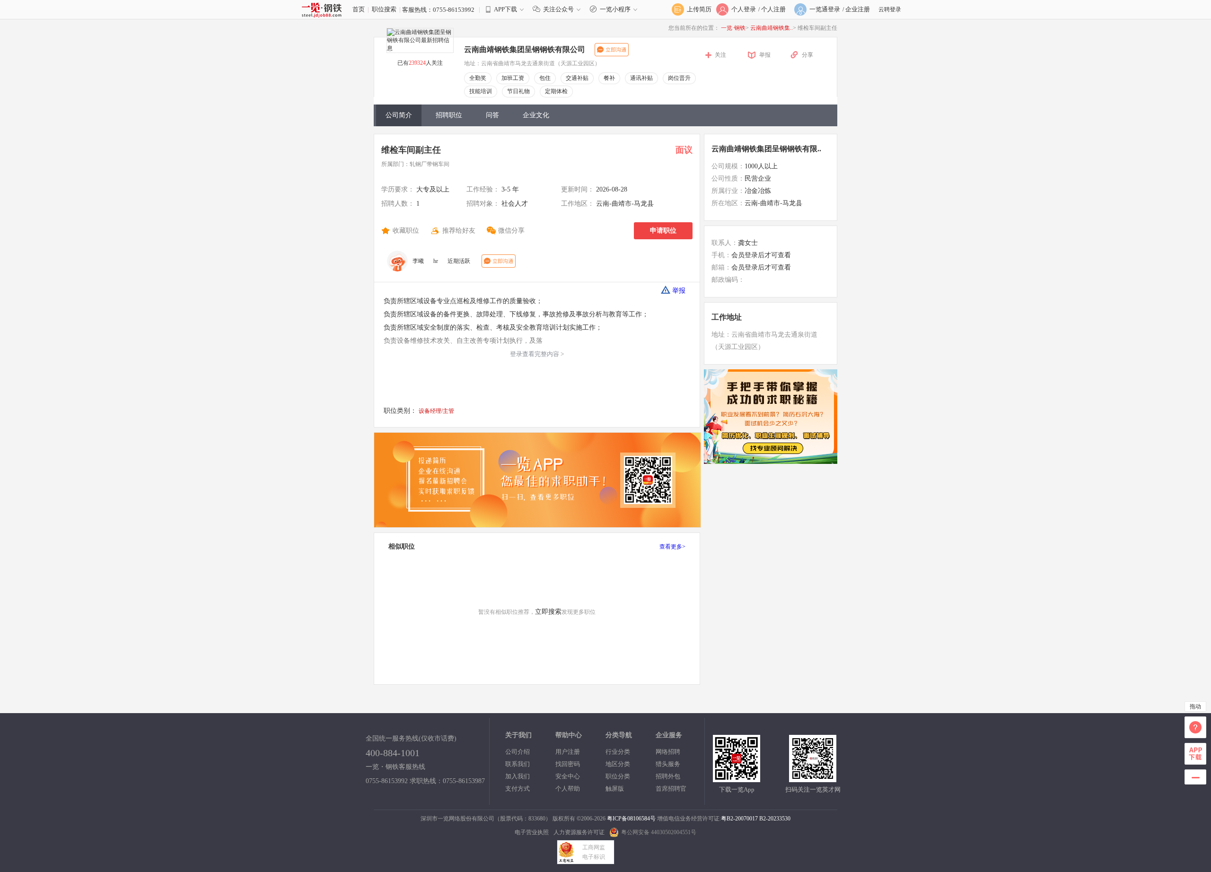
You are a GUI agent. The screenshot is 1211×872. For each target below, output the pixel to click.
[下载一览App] (736, 778)
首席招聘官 (671, 788)
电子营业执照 (532, 832)
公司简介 (399, 115)
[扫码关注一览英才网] (812, 778)
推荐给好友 (458, 230)
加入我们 (517, 776)
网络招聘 (668, 751)
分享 (807, 55)
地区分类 (618, 763)
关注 (720, 55)
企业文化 (536, 115)
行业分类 (618, 751)
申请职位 (663, 230)
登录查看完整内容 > (537, 354)
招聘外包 (668, 776)
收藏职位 (406, 230)
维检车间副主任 (411, 150)
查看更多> (672, 546)
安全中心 (567, 776)
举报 (765, 55)
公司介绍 (517, 751)
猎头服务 (668, 763)
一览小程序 (615, 9)
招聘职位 (449, 115)
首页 (358, 9)
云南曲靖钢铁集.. (771, 28)
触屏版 (615, 788)
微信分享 (511, 230)
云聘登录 (889, 9)
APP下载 (505, 9)
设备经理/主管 (436, 411)
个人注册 (773, 9)
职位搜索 (384, 9)
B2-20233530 (774, 818)
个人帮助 (567, 788)
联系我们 (517, 763)
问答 (492, 115)
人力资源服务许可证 (579, 832)
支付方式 (517, 788)
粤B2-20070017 (739, 818)
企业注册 (857, 9)
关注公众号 (558, 9)
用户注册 (567, 751)
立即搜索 (548, 611)
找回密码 (567, 763)
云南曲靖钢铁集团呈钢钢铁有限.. (766, 149)
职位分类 (618, 776)
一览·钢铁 (733, 28)
